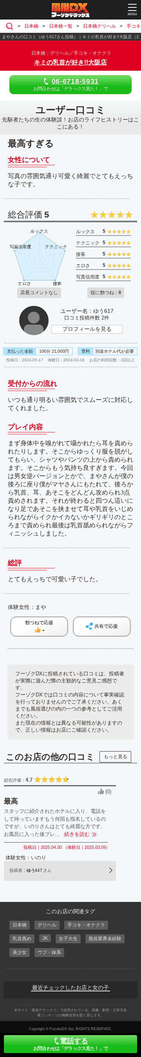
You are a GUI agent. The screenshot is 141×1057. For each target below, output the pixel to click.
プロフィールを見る (87, 329)
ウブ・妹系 (49, 952)
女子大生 (68, 938)
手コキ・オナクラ (86, 925)
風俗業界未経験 (105, 938)
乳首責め (22, 938)
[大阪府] (11, 26)
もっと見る (115, 756)
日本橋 (20, 925)
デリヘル (47, 925)
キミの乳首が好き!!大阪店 (70, 62)
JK (45, 938)
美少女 (20, 952)
